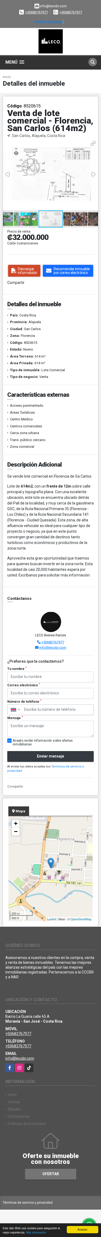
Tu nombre (17, 668)
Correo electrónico (23, 685)
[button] (93, 143)
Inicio (7, 77)
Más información (36, 1232)
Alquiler (14, 1109)
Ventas (14, 1102)
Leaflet (51, 919)
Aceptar (82, 1229)
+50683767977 (36, 12)
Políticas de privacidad (27, 1123)
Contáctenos (19, 1116)
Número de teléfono (24, 701)
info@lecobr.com (52, 647)
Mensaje (15, 718)
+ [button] (16, 823)
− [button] (16, 831)
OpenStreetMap (81, 919)
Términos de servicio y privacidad (28, 1202)
